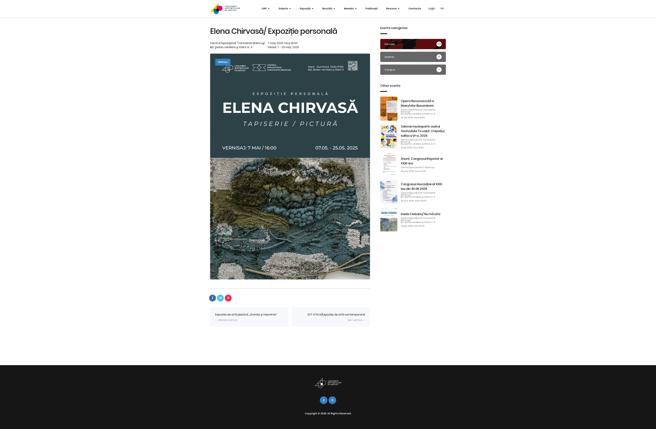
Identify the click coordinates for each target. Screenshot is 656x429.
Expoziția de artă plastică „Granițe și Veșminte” (246, 317)
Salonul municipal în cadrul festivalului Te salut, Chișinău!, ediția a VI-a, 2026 (423, 131)
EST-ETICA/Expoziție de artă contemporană (336, 317)
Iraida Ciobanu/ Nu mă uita (420, 214)
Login (431, 8)
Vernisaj (223, 62)
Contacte (414, 8)
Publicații (372, 8)
